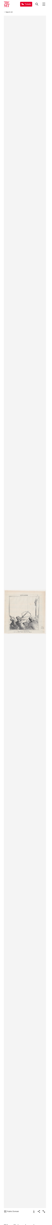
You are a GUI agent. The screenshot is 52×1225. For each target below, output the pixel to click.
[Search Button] (37, 4)
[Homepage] (6, 4)
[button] (25, 612)
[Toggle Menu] (44, 4)
